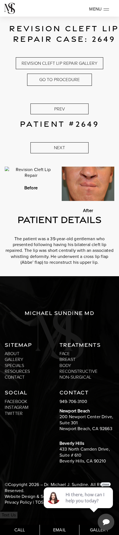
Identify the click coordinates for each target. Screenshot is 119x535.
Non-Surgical (75, 377)
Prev (59, 109)
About (12, 353)
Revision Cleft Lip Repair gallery (59, 63)
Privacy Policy (18, 502)
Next (59, 147)
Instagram (17, 407)
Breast (68, 359)
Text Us (9, 515)
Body (65, 365)
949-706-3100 (73, 401)
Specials (14, 365)
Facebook (16, 401)
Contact (15, 377)
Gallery (14, 359)
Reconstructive (78, 371)
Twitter (14, 413)
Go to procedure (59, 79)
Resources (17, 371)
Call (19, 530)
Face (65, 353)
